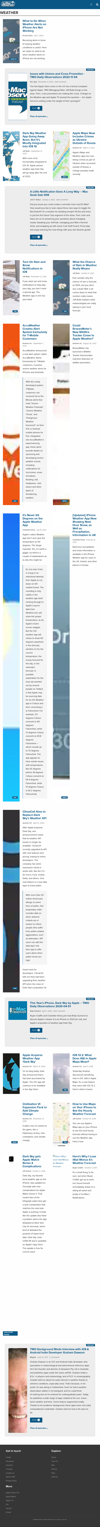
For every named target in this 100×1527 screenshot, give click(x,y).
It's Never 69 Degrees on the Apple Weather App (33, 520)
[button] (91, 4)
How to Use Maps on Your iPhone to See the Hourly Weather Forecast (84, 1109)
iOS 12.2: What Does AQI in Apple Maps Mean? (84, 1058)
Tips (15, 311)
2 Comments (54, 1357)
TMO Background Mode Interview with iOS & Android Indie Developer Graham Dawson (59, 1351)
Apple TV (9, 1500)
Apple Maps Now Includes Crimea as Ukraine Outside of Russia (84, 138)
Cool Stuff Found (8, 1333)
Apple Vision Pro (12, 1492)
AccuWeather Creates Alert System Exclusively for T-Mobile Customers (35, 332)
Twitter (8, 1457)
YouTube (9, 1465)
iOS (7, 1504)
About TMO (10, 1476)
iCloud (8, 1512)
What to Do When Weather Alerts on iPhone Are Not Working (34, 26)
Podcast (90, 70)
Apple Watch (11, 1496)
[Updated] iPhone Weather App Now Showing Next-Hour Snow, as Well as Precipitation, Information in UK (84, 525)
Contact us (10, 1473)
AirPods (54, 1476)
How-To (14, 59)
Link (15, 501)
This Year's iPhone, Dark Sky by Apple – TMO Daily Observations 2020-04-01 (59, 1004)
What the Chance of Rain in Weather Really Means (85, 265)
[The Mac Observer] (8, 4)
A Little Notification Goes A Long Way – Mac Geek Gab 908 (59, 193)
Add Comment (60, 81)
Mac (53, 1465)
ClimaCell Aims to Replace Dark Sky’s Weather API (34, 814)
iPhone (54, 1469)
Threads (9, 1469)
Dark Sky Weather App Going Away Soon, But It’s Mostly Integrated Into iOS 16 (34, 139)
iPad (53, 1473)
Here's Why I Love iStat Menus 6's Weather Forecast (84, 1159)
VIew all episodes (38, 116)
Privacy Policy (11, 1480)
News (14, 177)
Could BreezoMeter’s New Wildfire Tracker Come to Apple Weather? (83, 332)
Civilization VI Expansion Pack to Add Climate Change (35, 1109)
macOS (9, 1508)
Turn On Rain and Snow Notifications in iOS (34, 267)
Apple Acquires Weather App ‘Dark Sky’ (33, 1058)
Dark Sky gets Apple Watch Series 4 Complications (32, 1161)
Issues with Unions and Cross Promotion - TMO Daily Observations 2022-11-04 (57, 75)
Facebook (10, 1461)
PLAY (34, 108)
